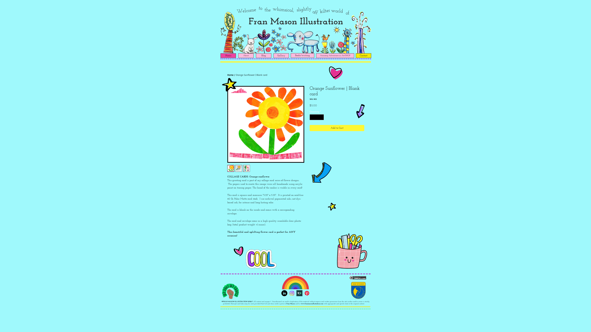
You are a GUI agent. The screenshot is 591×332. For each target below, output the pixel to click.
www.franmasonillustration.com (312, 304)
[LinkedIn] (284, 293)
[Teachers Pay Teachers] (299, 293)
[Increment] (321, 117)
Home (230, 74)
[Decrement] (312, 117)
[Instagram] (292, 293)
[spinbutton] (317, 117)
